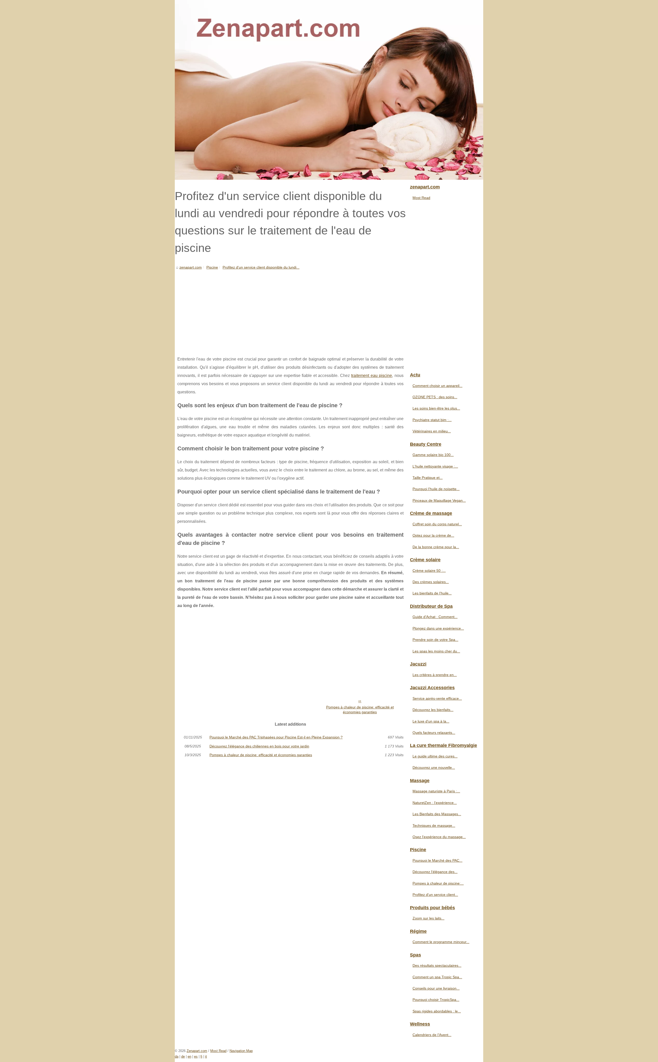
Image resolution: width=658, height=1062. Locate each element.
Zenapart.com (197, 1051)
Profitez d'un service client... (435, 895)
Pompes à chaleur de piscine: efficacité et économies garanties (360, 709)
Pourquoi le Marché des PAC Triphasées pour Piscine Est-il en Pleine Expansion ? (276, 737)
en (189, 1056)
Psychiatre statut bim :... (432, 420)
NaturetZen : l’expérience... (435, 803)
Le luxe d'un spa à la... (431, 721)
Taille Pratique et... (428, 478)
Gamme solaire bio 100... (433, 455)
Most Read (421, 198)
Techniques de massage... (434, 825)
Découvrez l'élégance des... (435, 872)
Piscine (212, 267)
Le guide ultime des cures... (435, 756)
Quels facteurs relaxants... (434, 733)
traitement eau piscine (371, 375)
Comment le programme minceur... (441, 942)
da (176, 1056)
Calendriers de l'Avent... (432, 1035)
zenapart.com (190, 267)
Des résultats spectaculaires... (437, 965)
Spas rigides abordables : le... (437, 1011)
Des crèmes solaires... (431, 582)
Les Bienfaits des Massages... (437, 814)
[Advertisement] (290, 309)
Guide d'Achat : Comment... (435, 617)
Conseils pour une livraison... (436, 988)
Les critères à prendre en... (435, 675)
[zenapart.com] (329, 90)
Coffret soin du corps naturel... (437, 524)
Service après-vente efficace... (437, 698)
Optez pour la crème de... (433, 535)
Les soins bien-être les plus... (436, 408)
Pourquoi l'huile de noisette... (436, 489)
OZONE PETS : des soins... (435, 397)
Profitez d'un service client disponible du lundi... (261, 267)
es (196, 1056)
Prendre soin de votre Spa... (435, 640)
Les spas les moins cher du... (436, 651)
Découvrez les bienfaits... (433, 710)
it (206, 1056)
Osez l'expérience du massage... (439, 837)
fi (201, 1056)
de (183, 1056)
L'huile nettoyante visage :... (435, 466)
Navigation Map (241, 1051)
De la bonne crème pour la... (436, 547)
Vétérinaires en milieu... (432, 431)
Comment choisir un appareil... (437, 386)
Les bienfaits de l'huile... (432, 593)
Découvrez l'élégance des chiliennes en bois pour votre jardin (259, 746)
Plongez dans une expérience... (438, 628)
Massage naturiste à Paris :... (436, 791)
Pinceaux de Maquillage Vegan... (439, 500)
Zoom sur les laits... (428, 918)
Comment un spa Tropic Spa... (437, 977)
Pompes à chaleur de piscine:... (438, 883)
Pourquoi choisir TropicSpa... (436, 1000)
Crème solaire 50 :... (429, 570)
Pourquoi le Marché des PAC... (437, 860)
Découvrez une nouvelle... (434, 767)
